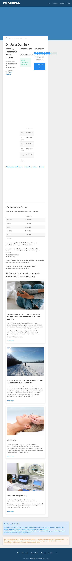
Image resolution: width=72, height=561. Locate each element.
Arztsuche (23, 38)
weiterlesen (10, 340)
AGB (18, 553)
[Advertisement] (36, 21)
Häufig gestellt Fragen (14, 167)
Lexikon (16, 38)
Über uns (42, 553)
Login (68, 3)
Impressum (25, 553)
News (10, 38)
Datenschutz (34, 553)
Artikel (41, 167)
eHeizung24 (32, 558)
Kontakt (62, 3)
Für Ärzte (55, 3)
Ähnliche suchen (30, 167)
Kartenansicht (41, 64)
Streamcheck (41, 558)
